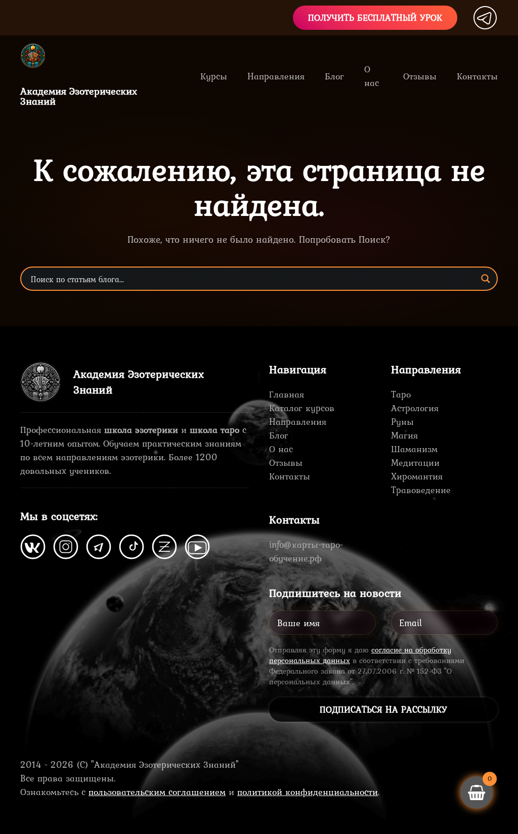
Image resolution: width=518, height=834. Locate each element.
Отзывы (420, 76)
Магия (404, 435)
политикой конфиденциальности (307, 792)
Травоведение (421, 490)
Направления (297, 421)
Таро (401, 394)
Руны (402, 421)
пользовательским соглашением (157, 792)
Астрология (415, 408)
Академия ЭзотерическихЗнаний (78, 96)
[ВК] (33, 545)
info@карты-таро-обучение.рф (306, 551)
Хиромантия (417, 476)
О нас (371, 76)
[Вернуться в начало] (40, 55)
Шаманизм (414, 449)
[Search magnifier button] (486, 279)
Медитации (415, 462)
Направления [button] (276, 76)
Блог (334, 76)
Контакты (477, 76)
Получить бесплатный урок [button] (375, 17)
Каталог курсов (301, 408)
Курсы (213, 76)
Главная (286, 394)
